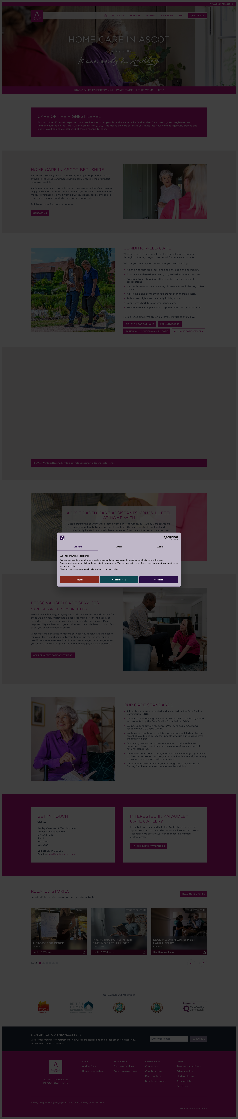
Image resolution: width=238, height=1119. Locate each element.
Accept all (158, 580)
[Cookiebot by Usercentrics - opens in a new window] (166, 538)
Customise (117, 580)
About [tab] (160, 547)
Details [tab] (119, 547)
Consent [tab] (78, 547)
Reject (79, 580)
